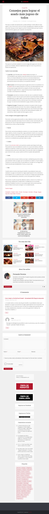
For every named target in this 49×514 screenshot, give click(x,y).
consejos (26, 192)
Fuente (7, 188)
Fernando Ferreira (32, 21)
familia (25, 485)
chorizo (27, 475)
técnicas (24, 496)
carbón (18, 471)
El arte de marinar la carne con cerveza (39, 255)
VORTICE (30, 512)
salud (18, 494)
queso (29, 490)
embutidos (19, 485)
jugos (40, 192)
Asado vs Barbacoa (38, 260)
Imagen (11, 188)
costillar (29, 481)
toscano (26, 494)
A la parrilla (24, 8)
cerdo (21, 192)
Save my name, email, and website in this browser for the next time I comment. (23, 358)
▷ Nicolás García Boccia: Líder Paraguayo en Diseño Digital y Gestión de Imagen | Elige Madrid (25, 427)
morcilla (29, 487)
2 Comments (24, 21)
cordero (31, 192)
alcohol (18, 467)
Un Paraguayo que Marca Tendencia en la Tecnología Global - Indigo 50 (25, 437)
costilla (24, 481)
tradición (19, 496)
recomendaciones (26, 492)
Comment (6, 339)
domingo (26, 483)
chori (18, 475)
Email (19, 351)
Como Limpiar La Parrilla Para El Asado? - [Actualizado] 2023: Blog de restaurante (24, 298)
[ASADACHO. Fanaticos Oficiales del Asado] (24, 1)
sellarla (10, 86)
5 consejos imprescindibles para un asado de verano (18, 248)
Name (5, 351)
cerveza (23, 473)
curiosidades (19, 483)
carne (23, 471)
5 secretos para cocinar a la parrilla (39, 247)
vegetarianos (20, 498)
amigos (23, 467)
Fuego (35, 192)
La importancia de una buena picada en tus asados (17, 261)
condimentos (25, 479)
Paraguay (30, 488)
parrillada (13, 193)
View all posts (8, 286)
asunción (30, 469)
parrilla (8, 193)
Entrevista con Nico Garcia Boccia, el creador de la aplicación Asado (25, 431)
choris (22, 475)
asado (13, 192)
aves (17, 192)
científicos (30, 477)
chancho (28, 473)
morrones (19, 488)
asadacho (8, 192)
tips (22, 494)
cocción (18, 479)
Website (33, 351)
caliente (24, 74)
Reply (7, 312)
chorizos (19, 477)
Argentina (29, 467)
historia (18, 487)
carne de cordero (15, 145)
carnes (27, 471)
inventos (24, 487)
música (24, 488)
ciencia (24, 477)
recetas (18, 193)
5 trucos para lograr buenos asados (17, 255)
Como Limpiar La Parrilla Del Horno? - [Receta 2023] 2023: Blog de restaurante (25, 456)
